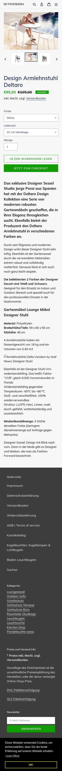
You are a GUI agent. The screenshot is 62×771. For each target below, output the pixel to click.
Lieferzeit (10, 125)
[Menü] (56, 4)
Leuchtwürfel (16, 623)
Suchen (12, 570)
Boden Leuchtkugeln (21, 560)
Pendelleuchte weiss (20, 631)
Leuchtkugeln (16, 618)
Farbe (7, 111)
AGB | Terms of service (23, 525)
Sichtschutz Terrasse (20, 605)
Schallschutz (15, 600)
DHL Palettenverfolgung (23, 690)
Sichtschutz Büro (18, 609)
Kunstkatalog (16, 535)
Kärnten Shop (16, 627)
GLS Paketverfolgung (21, 699)
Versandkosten (36, 98)
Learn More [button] (12, 755)
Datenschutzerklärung (23, 496)
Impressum (15, 486)
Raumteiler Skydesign (21, 614)
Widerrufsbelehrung (21, 515)
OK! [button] (31, 764)
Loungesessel (16, 592)
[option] (17, 59)
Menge (8, 140)
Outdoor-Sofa (16, 596)
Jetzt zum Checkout (31, 168)
